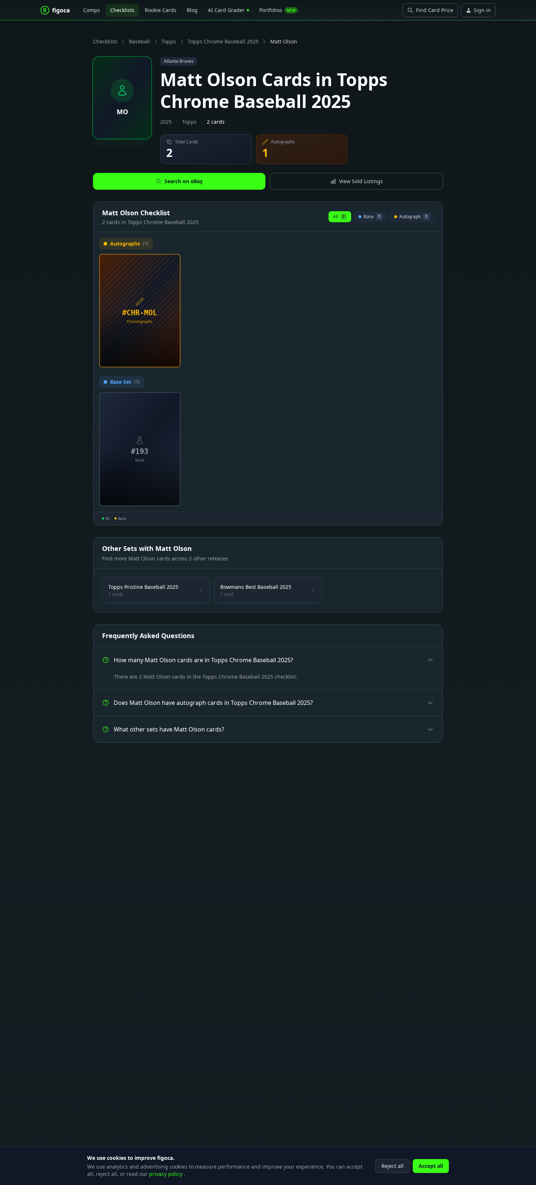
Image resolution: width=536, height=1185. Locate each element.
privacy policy (166, 1173)
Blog (192, 10)
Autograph (413, 217)
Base (372, 217)
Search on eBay (183, 181)
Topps (169, 41)
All (339, 216)
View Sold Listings (361, 181)
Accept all (431, 1165)
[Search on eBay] (172, 359)
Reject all (392, 1165)
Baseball (139, 41)
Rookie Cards (160, 10)
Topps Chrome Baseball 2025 (223, 41)
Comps (91, 10)
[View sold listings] (160, 359)
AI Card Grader (226, 10)
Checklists (122, 10)
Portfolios (277, 10)
